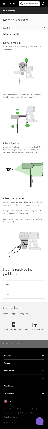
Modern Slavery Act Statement (29, 413)
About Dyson (9, 386)
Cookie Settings (30, 409)
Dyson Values (9, 393)
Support (7, 378)
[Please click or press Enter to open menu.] (3, 3)
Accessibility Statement (11, 417)
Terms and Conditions (10, 413)
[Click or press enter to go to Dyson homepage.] (11, 4)
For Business (9, 371)
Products (7, 356)
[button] (24, 28)
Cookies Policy (19, 409)
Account (7, 363)
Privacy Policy (8, 409)
